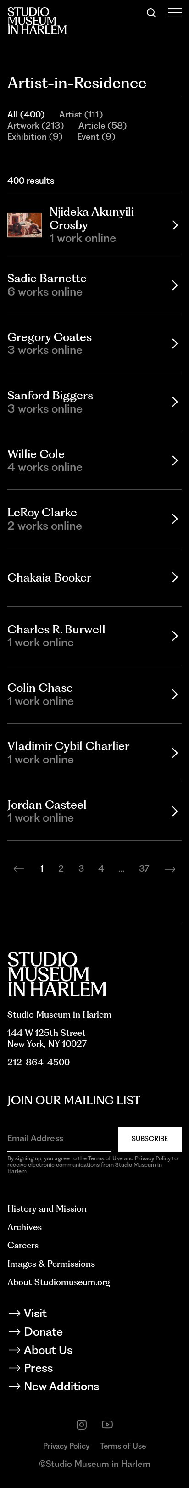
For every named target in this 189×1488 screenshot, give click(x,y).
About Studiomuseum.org (58, 1282)
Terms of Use (123, 1445)
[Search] (151, 12)
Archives (24, 1227)
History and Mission (47, 1208)
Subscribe (150, 1139)
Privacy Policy (66, 1445)
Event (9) (96, 136)
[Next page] (170, 868)
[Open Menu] (175, 12)
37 (144, 868)
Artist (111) (81, 114)
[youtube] (107, 1424)
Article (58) (102, 125)
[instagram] (81, 1424)
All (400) (25, 114)
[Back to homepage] (37, 20)
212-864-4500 (38, 1062)
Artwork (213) (35, 125)
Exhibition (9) (34, 136)
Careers (23, 1245)
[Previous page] (18, 868)
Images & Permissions (51, 1264)
